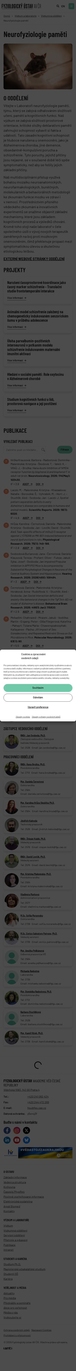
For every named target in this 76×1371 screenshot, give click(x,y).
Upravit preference (38, 707)
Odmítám (38, 697)
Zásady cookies (23, 716)
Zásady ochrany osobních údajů (46, 716)
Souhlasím (38, 687)
